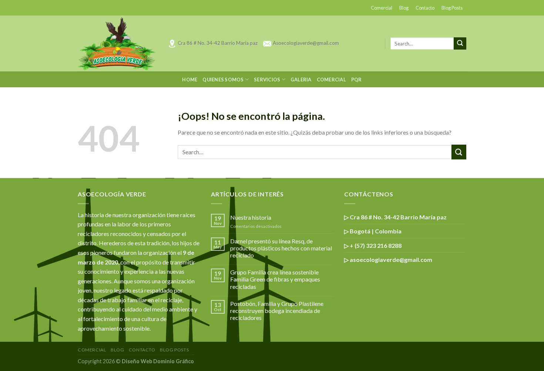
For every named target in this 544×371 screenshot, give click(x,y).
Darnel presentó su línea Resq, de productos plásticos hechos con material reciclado (281, 248)
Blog (404, 8)
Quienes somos (223, 79)
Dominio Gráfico (173, 361)
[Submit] (458, 152)
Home (189, 79)
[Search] (460, 43)
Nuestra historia (250, 217)
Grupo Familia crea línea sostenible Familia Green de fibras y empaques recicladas (275, 279)
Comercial (381, 8)
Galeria (301, 79)
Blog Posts (452, 8)
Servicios (267, 79)
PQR (356, 79)
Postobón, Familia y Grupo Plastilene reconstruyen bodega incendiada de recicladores (276, 310)
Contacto (425, 8)
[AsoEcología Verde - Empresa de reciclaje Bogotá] (117, 44)
